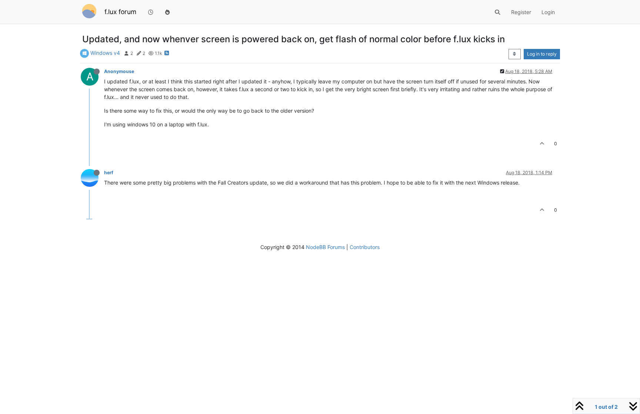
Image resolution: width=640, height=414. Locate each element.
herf (108, 172)
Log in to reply (542, 54)
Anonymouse (119, 71)
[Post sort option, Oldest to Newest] (515, 54)
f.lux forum (120, 12)
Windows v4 (105, 53)
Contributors (365, 247)
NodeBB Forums (325, 247)
